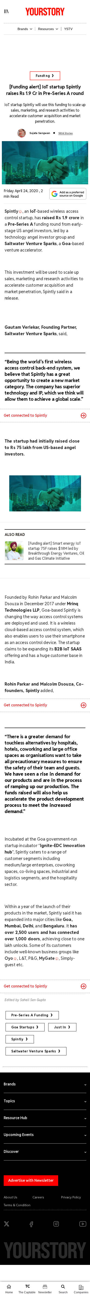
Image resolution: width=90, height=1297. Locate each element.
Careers (38, 1197)
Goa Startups (22, 1027)
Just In (60, 1027)
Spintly (17, 1039)
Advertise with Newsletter (31, 1180)
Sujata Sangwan (40, 133)
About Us (10, 1197)
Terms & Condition (17, 1205)
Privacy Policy (71, 1197)
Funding (43, 76)
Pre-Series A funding (29, 1015)
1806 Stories (65, 133)
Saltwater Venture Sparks (33, 1051)
